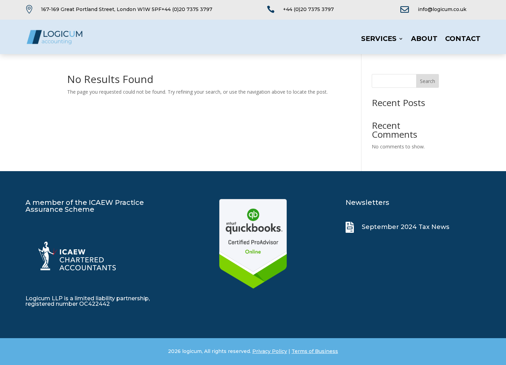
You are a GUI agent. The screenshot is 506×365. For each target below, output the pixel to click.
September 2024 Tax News (405, 227)
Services (379, 39)
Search (427, 81)
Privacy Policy (269, 351)
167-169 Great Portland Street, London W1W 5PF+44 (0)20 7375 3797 (126, 9)
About (424, 39)
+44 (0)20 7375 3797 (308, 9)
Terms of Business (315, 351)
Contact (463, 39)
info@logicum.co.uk (442, 9)
